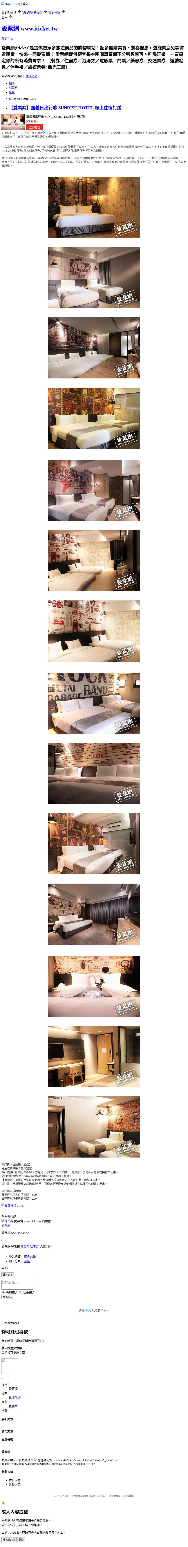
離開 (21, 1539)
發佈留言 (7, 1297)
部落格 (13, 87)
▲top (4, 1267)
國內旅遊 (30, 1256)
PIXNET (66, 1496)
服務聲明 (129, 1496)
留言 (33, 1246)
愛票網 (5, 1225)
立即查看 (34, 127)
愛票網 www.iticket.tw (29, 28)
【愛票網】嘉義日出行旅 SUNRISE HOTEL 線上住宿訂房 (65, 107)
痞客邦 (25, 1246)
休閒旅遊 (31, 76)
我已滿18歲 (9, 1539)
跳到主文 (7, 38)
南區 (27, 1261)
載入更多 (7, 1274)
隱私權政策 (115, 1496)
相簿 (12, 83)
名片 (12, 92)
